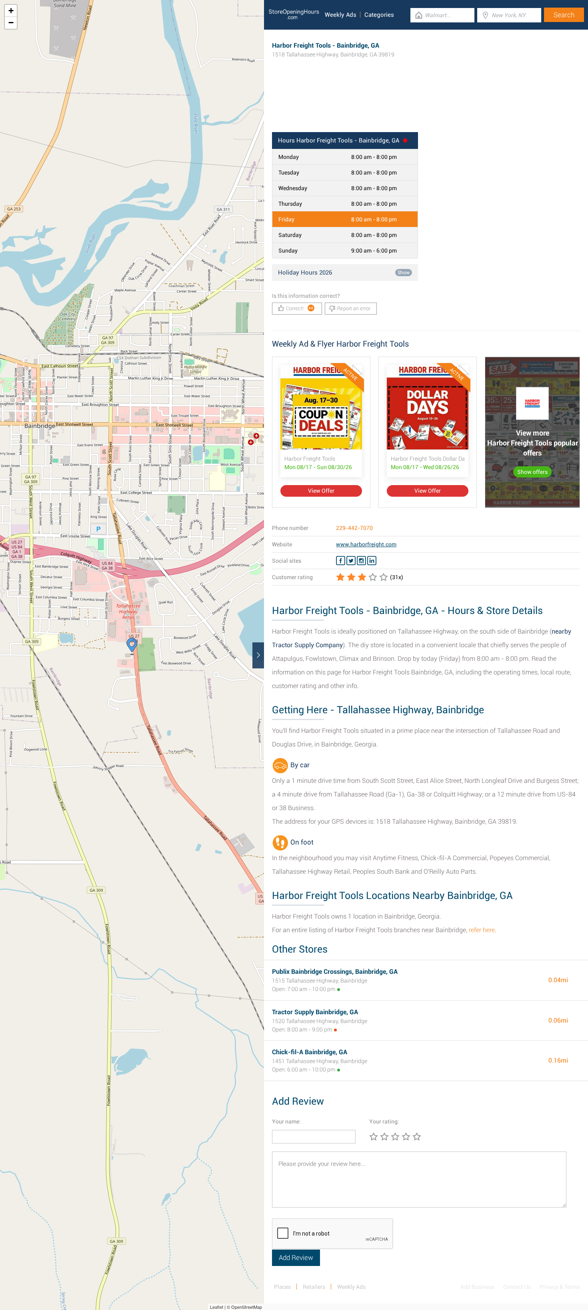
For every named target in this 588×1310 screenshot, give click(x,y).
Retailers (314, 1287)
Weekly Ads (340, 14)
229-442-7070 (354, 528)
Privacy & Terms (560, 1287)
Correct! (300, 308)
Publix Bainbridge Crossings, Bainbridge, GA (335, 971)
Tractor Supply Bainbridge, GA (315, 1012)
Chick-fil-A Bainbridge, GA (309, 1052)
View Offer (321, 490)
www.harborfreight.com (366, 544)
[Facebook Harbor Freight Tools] (340, 561)
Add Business (477, 1287)
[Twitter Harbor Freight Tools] (351, 561)
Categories (379, 14)
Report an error (353, 308)
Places (282, 1287)
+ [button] (11, 11)
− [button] (11, 23)
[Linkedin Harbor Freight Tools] (371, 561)
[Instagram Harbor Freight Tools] (361, 561)
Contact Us (517, 1287)
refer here (482, 930)
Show (404, 272)
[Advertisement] (426, 106)
